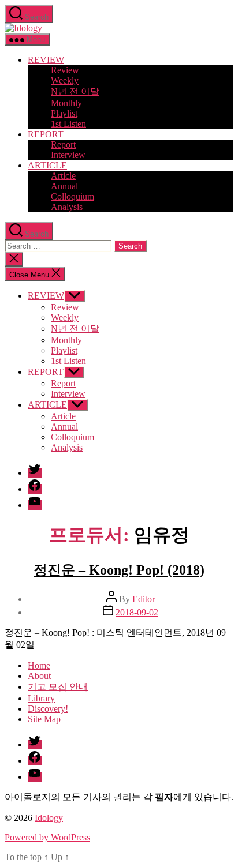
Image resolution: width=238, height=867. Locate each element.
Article (63, 176)
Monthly (66, 103)
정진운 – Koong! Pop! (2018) (119, 569)
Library (41, 698)
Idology (49, 818)
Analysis (67, 207)
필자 (164, 797)
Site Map (44, 719)
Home (39, 665)
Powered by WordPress (47, 837)
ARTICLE (47, 165)
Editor (143, 599)
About (39, 676)
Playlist (64, 113)
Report (63, 144)
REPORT (46, 134)
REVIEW (46, 60)
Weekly (65, 80)
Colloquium (72, 196)
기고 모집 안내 (58, 687)
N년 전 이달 (75, 91)
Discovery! (48, 709)
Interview (68, 155)
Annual (64, 186)
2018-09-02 (137, 612)
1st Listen (68, 124)
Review (65, 70)
